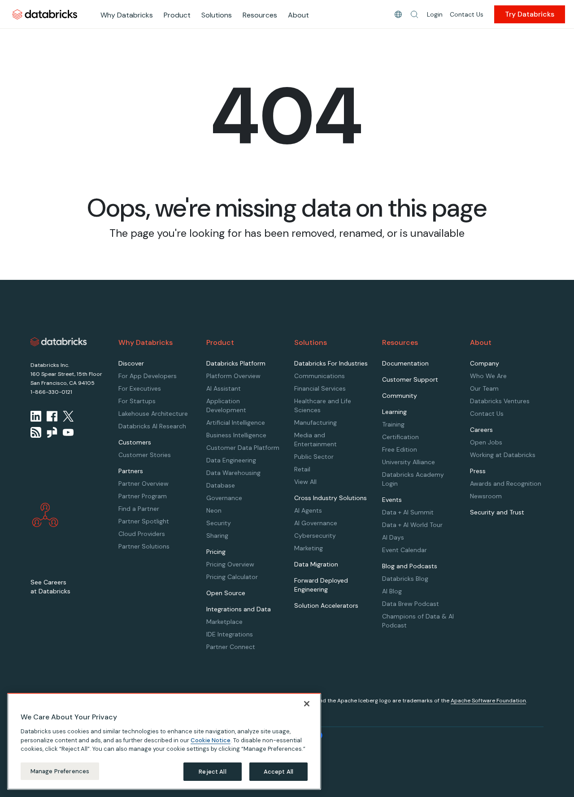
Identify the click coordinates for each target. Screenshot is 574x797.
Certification (400, 437)
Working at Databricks (502, 455)
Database (220, 485)
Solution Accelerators (326, 605)
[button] (414, 14)
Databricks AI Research (152, 426)
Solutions (216, 15)
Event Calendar (404, 550)
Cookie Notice (210, 740)
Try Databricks (529, 14)
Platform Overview (233, 376)
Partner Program (142, 496)
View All (305, 482)
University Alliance (408, 462)
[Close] (307, 704)
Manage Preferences (59, 771)
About (298, 15)
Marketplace (224, 622)
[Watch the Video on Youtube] (68, 432)
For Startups (137, 401)
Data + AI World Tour (412, 525)
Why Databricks (126, 15)
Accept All (278, 771)
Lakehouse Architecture (153, 413)
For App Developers (147, 376)
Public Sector (314, 457)
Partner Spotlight (143, 521)
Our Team (484, 388)
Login (435, 14)
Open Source (225, 593)
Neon (214, 510)
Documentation (405, 363)
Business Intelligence (236, 435)
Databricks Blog (405, 579)
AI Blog (392, 591)
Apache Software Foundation (488, 700)
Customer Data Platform (242, 448)
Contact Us (466, 14)
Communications (319, 376)
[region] (164, 741)
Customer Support (410, 379)
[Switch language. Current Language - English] (398, 14)
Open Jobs (486, 442)
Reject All (212, 771)
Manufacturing (315, 422)
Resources (260, 15)
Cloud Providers (141, 534)
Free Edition (399, 449)
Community (399, 396)
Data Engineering (231, 460)
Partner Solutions (144, 546)
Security (218, 523)
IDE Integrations (229, 634)
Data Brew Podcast (410, 604)
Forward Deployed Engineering (321, 584)
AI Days (393, 537)
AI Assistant (223, 388)
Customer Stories (144, 455)
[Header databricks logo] (45, 14)
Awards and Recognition (505, 483)
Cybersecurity (315, 535)
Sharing (217, 535)
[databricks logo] (58, 341)
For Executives (139, 388)
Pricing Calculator (232, 577)
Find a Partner (138, 509)
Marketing (308, 548)
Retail (302, 469)
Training (393, 424)
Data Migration (316, 564)
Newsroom (486, 496)
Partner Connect (230, 647)
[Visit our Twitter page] (68, 416)
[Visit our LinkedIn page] (35, 416)
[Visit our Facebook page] (52, 416)
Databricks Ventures (500, 401)
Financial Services (320, 388)
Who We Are (488, 376)
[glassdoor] (52, 432)
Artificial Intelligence (235, 422)
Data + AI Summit (408, 512)
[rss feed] (35, 432)
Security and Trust (497, 512)
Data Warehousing (233, 473)
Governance (224, 498)
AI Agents (308, 510)
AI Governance (315, 523)
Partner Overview (143, 483)
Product (177, 15)
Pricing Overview (230, 564)
